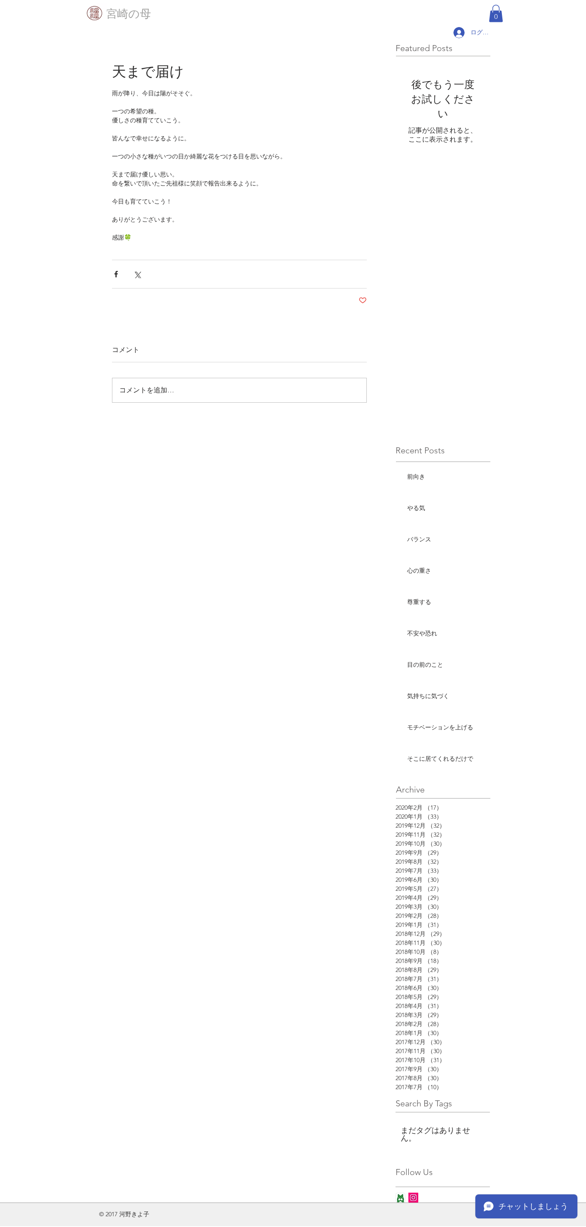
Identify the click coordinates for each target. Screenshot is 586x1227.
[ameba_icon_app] (400, 1198)
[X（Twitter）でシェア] (137, 274)
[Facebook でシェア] (116, 274)
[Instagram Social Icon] (413, 1198)
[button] (496, 13)
